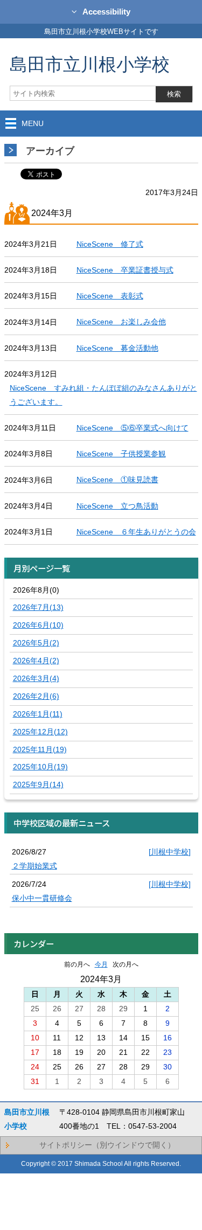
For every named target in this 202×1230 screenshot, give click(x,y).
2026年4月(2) (36, 660)
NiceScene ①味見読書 (117, 479)
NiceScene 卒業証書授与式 (124, 270)
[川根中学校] (170, 851)
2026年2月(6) (36, 696)
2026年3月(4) (36, 678)
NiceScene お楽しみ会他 (121, 321)
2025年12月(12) (40, 731)
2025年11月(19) (40, 749)
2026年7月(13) (38, 607)
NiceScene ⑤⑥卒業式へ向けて (132, 427)
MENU (33, 123)
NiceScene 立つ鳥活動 (117, 506)
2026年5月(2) (36, 642)
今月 (101, 964)
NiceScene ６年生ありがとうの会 (136, 531)
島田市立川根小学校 (90, 64)
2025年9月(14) (38, 784)
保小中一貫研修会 (42, 898)
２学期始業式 (34, 865)
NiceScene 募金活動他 (117, 348)
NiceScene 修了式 (109, 244)
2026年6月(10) (38, 625)
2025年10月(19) (40, 766)
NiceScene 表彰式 (109, 295)
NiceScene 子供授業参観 (121, 453)
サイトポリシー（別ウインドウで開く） (107, 1145)
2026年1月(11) (37, 714)
